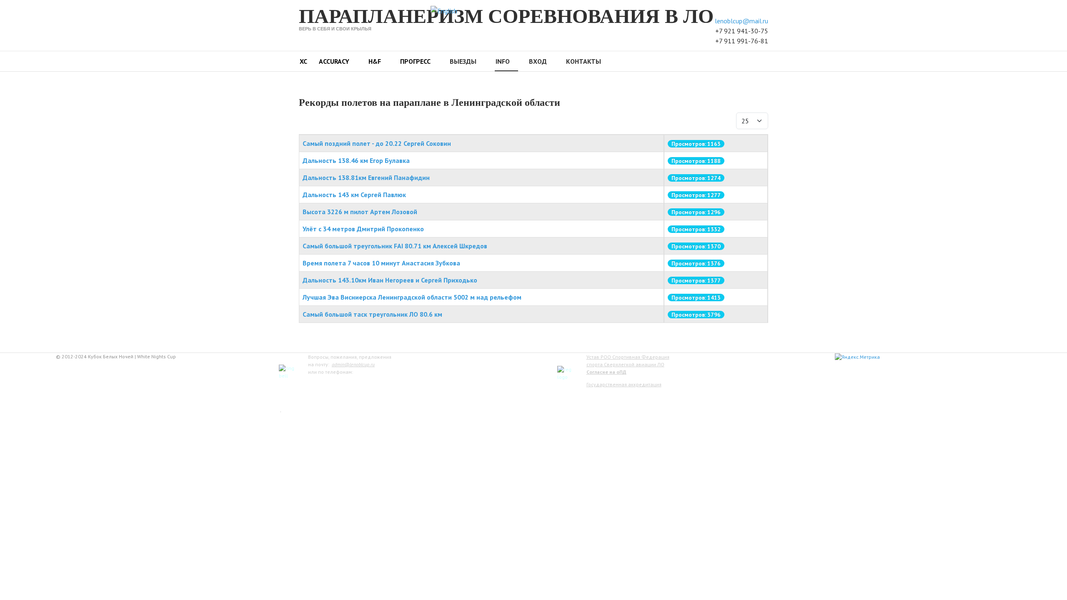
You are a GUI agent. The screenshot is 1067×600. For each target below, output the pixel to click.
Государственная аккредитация (623, 384)
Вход (538, 61)
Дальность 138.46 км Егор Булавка (356, 160)
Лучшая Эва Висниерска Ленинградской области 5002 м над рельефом (412, 297)
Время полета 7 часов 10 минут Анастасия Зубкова (381, 263)
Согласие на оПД (606, 372)
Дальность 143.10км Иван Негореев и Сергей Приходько (390, 280)
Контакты (583, 61)
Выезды (463, 61)
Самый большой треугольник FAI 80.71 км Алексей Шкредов (395, 246)
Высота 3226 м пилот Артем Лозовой (360, 212)
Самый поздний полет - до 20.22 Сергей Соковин (377, 143)
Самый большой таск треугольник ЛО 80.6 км (372, 314)
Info (503, 61)
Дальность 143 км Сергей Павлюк (354, 194)
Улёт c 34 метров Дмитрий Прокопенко (363, 229)
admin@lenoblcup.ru (353, 364)
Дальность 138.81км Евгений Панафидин (366, 177)
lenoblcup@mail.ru (741, 21)
